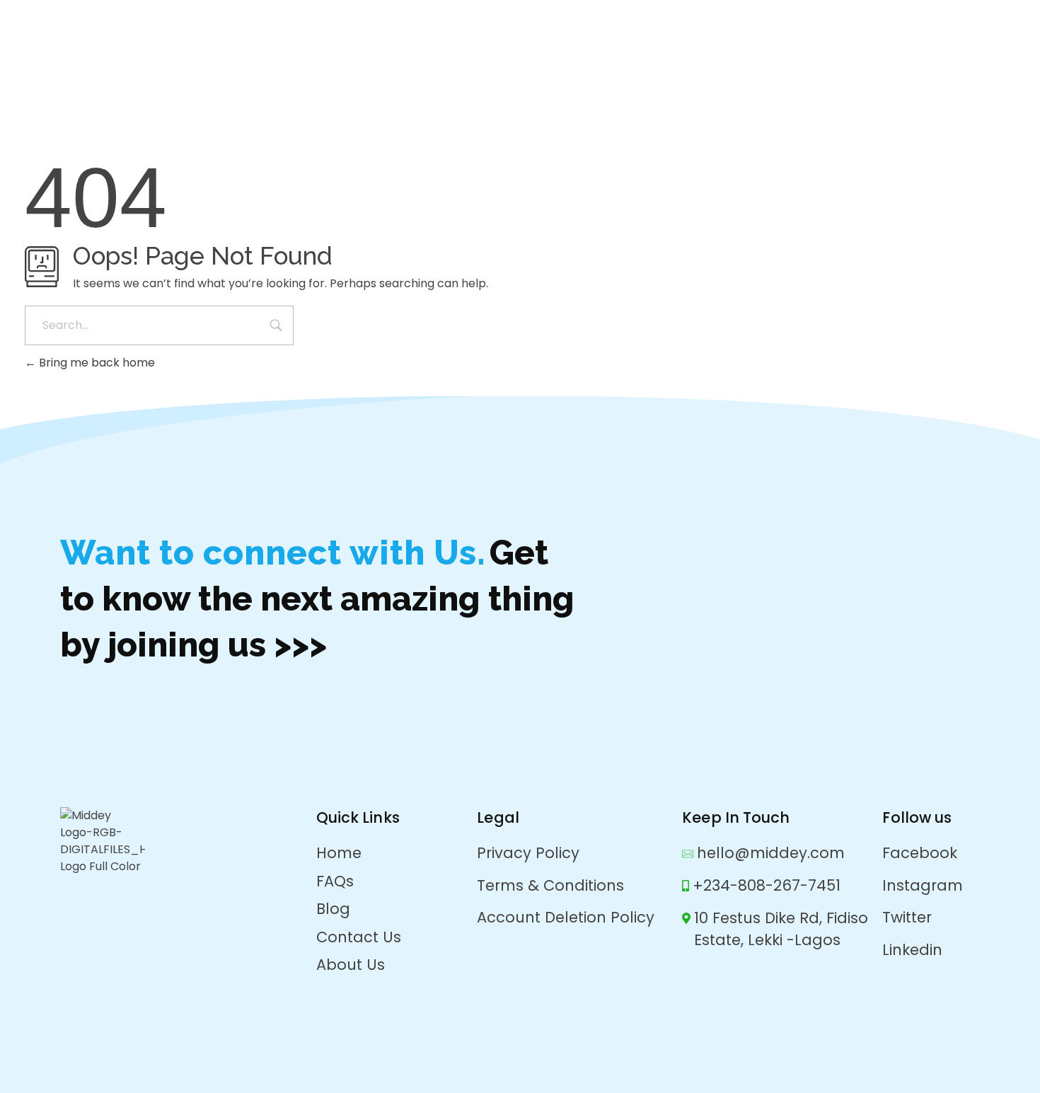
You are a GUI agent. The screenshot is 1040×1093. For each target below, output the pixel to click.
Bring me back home (95, 362)
